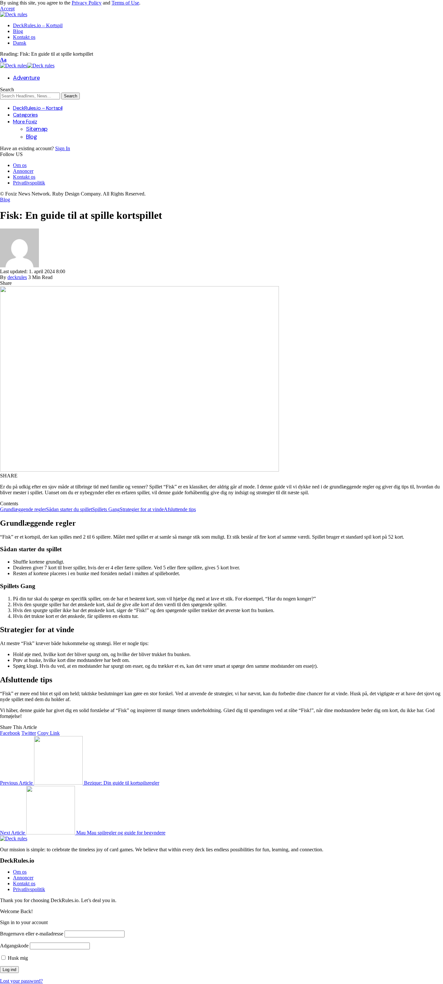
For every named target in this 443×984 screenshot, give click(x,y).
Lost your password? (21, 981)
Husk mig (17, 958)
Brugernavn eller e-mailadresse (31, 933)
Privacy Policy (87, 3)
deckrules (17, 277)
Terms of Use (125, 3)
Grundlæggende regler (23, 509)
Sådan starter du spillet (69, 509)
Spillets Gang (106, 509)
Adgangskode (14, 945)
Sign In (62, 148)
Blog (5, 199)
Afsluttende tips (180, 509)
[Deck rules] (27, 65)
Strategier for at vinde (142, 509)
